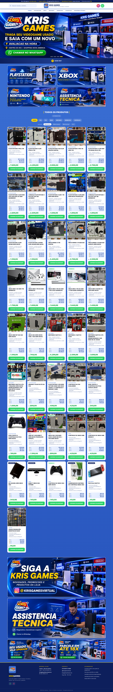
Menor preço (56, 124)
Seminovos (60, 11)
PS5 (40, 120)
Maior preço (66, 124)
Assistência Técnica (79, 11)
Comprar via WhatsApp (16, 169)
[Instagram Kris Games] (98, 5)
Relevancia (47, 124)
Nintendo (51, 11)
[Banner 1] (51, 56)
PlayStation (37, 11)
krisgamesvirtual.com (67, 672)
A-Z (73, 124)
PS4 (46, 120)
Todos (30, 11)
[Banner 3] (58, 56)
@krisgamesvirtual (66, 670)
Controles (68, 11)
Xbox (44, 11)
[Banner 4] (61, 56)
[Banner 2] (55, 56)
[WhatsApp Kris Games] (102, 5)
